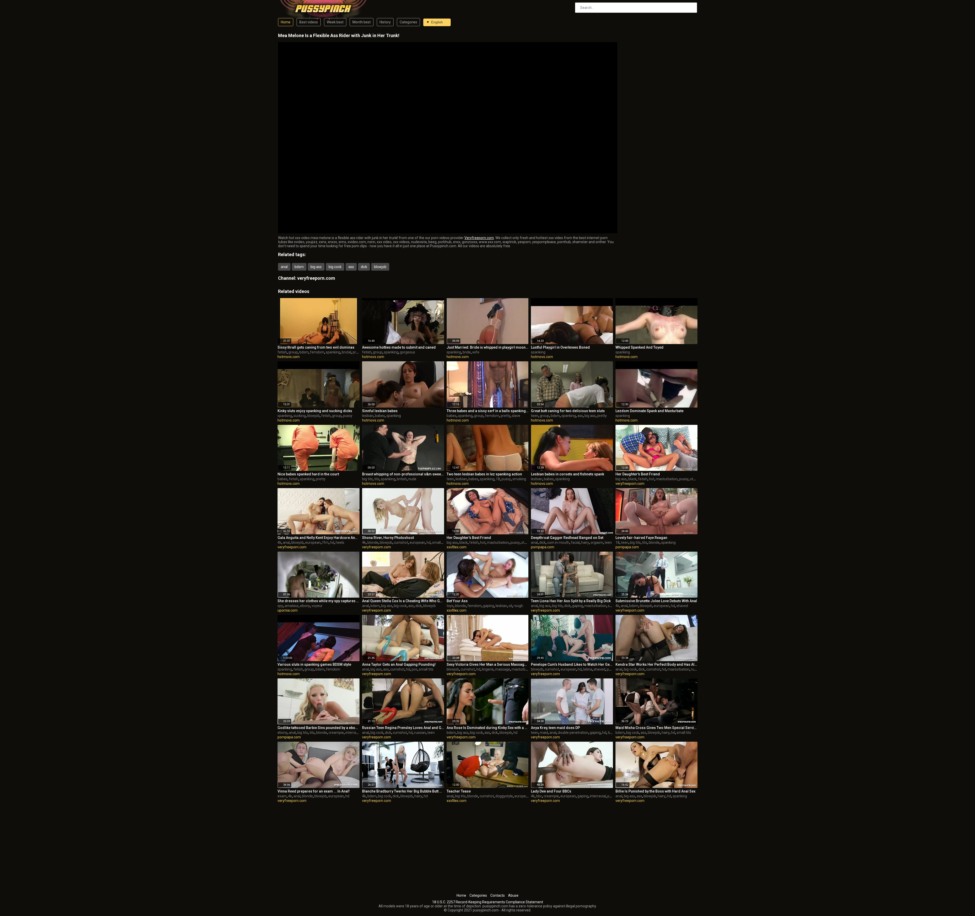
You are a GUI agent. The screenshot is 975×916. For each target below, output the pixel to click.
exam (282, 796)
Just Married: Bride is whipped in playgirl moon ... (488, 347)
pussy (347, 416)
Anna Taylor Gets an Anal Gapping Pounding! (399, 664)
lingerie (488, 669)
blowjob (380, 267)
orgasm (597, 542)
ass (351, 267)
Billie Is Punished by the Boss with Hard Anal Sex (655, 791)
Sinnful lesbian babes (380, 411)
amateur (292, 606)
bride (467, 352)
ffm (325, 542)
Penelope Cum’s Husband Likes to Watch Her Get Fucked (572, 664)
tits (376, 479)
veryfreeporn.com (316, 278)
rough (518, 606)
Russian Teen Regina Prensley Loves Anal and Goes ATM (403, 728)
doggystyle (504, 796)
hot (651, 479)
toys (450, 606)
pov (414, 669)
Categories (408, 22)
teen (534, 416)
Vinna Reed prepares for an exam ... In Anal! (314, 791)
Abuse (513, 895)
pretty (357, 352)
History (385, 22)
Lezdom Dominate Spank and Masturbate (649, 411)
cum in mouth (558, 542)
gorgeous (407, 352)
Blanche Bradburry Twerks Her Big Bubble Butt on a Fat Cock (403, 791)
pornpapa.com (542, 547)
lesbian (367, 416)
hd (332, 542)
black (632, 479)
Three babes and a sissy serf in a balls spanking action (488, 411)
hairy (585, 542)
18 (498, 479)
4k (279, 542)
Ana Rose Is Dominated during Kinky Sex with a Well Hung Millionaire (488, 728)
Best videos (308, 22)
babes (380, 416)
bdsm (299, 267)
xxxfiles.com (456, 547)
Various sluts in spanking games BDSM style (314, 664)
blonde (372, 542)
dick (364, 267)
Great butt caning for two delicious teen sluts (568, 411)
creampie (336, 733)
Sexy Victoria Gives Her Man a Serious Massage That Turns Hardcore (488, 664)
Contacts (497, 895)
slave (516, 416)
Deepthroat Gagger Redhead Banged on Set (567, 538)
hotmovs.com (289, 357)
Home (285, 22)
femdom (317, 352)
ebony (305, 606)
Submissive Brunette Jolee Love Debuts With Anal (656, 601)
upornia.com (288, 610)
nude (412, 479)
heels (340, 542)
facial (575, 542)
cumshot (401, 542)
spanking (333, 352)
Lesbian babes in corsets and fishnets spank (567, 474)
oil (510, 606)
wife (475, 352)
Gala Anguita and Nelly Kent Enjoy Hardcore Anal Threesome (319, 538)
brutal (346, 352)
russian (697, 669)
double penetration (573, 733)
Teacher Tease (459, 791)
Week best (335, 22)
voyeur (317, 606)
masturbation (667, 479)
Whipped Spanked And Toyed (639, 347)
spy (280, 606)
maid (544, 733)
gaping (488, 606)
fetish (282, 352)
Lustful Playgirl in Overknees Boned (560, 347)
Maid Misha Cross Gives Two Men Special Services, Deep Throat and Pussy (656, 728)
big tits (367, 479)
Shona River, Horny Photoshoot (388, 538)
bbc (539, 796)
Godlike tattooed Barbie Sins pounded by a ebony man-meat (319, 728)
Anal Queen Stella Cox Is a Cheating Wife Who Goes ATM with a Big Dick (403, 601)
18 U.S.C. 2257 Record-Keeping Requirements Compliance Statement (487, 902)
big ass (316, 267)
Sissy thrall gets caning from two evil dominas (316, 347)
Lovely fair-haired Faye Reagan (641, 538)
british (402, 479)
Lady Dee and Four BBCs (551, 791)
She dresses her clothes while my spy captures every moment (319, 601)
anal (284, 267)
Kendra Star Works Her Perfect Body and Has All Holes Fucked (656, 664)
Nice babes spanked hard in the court (308, 474)
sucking (300, 416)
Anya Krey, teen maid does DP (555, 728)
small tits (439, 542)
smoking (519, 479)
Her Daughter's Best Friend (637, 474)
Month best (361, 22)
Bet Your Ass (457, 601)
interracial (353, 733)
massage (502, 669)
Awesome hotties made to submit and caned (399, 347)
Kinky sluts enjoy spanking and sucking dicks (315, 411)
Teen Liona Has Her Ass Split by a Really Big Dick (571, 601)
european (313, 542)
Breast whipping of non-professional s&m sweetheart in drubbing (403, 474)
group (293, 352)
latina (587, 669)
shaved (682, 606)
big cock (335, 267)
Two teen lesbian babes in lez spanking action (484, 474)
